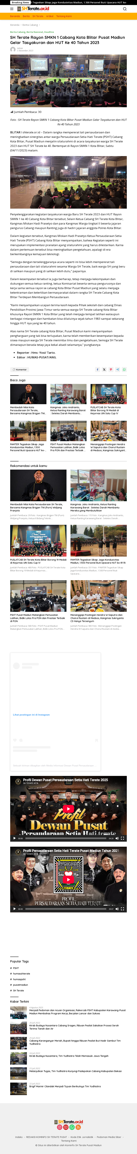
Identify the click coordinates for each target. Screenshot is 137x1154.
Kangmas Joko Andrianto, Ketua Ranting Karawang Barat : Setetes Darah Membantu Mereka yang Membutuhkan (68, 410)
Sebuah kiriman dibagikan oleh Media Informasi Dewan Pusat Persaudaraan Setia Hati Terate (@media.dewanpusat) (75, 765)
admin (20, 48)
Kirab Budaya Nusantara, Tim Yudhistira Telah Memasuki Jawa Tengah (68, 1055)
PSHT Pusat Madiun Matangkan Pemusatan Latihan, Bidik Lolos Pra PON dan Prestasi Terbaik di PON (68, 447)
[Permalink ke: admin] (13, 49)
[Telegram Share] (117, 369)
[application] (68, 809)
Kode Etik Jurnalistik (82, 1137)
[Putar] (14, 838)
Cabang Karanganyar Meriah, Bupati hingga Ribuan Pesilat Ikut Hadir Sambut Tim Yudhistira (75, 1042)
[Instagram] (59, 1127)
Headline (49, 31)
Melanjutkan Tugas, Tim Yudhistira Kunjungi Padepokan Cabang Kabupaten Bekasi (75, 1071)
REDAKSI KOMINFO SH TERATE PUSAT (46, 1137)
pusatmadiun (20, 984)
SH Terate (18, 990)
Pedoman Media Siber (109, 1137)
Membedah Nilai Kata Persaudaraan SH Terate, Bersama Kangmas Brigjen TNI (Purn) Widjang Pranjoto (27, 410)
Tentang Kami (69, 1140)
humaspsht (19, 979)
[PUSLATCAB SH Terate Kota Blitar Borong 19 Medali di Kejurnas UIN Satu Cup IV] (109, 394)
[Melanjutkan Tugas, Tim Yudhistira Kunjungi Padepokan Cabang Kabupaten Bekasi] (18, 1073)
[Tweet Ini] (104, 369)
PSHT (16, 968)
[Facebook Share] (97, 369)
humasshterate (21, 973)
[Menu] (12, 9)
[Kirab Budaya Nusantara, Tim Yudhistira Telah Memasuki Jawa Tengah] (18, 1058)
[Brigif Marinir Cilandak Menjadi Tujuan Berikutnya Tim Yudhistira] (18, 1089)
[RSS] (78, 1127)
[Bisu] (117, 838)
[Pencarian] (125, 9)
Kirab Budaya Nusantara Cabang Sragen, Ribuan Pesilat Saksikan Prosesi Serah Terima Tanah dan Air (74, 1027)
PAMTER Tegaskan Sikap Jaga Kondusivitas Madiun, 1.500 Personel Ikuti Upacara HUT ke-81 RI (27, 447)
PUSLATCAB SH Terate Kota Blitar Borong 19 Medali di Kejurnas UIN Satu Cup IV (106, 410)
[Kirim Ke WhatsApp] (124, 369)
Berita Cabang (17, 31)
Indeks (19, 1137)
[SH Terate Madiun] (33, 9)
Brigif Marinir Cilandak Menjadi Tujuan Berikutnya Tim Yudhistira (65, 1086)
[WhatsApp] (72, 1127)
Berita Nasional (35, 31)
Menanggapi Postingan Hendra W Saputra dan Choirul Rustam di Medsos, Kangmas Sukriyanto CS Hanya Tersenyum (108, 447)
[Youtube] (65, 1127)
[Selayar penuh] (122, 838)
